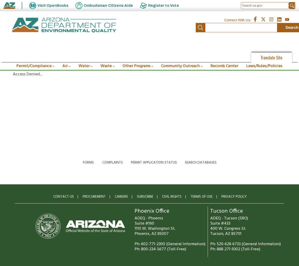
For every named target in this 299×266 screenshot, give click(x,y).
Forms (88, 162)
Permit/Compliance (34, 66)
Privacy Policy (234, 197)
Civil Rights (172, 197)
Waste (106, 66)
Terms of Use (201, 197)
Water (84, 66)
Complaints (112, 162)
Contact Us (63, 197)
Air (65, 66)
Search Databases (201, 162)
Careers (121, 197)
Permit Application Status (154, 162)
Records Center (224, 66)
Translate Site (271, 58)
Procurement (94, 197)
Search (200, 27)
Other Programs (136, 66)
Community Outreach (180, 66)
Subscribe (145, 197)
